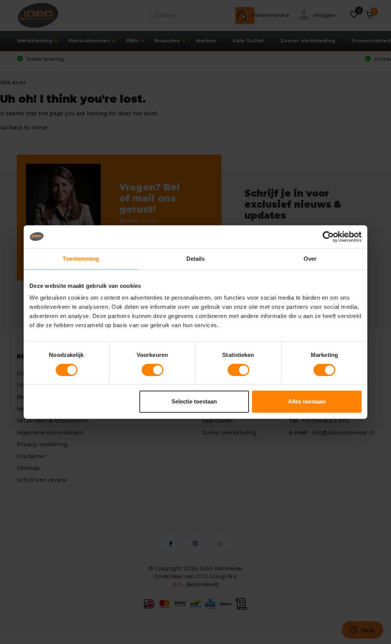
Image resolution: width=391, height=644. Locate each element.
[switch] (152, 370)
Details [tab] (195, 258)
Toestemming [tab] (81, 258)
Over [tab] (310, 258)
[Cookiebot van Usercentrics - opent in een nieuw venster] (328, 236)
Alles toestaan (307, 401)
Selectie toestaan (194, 401)
